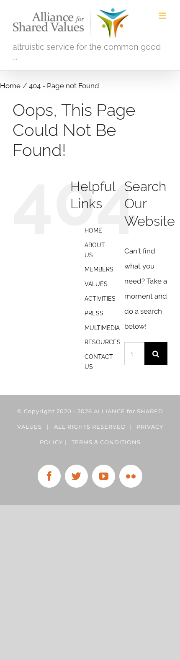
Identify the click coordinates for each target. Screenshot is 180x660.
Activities (100, 298)
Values (96, 284)
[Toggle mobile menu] (163, 15)
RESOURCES (103, 342)
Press (94, 313)
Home (93, 230)
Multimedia (102, 328)
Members (99, 269)
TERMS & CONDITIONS (106, 442)
